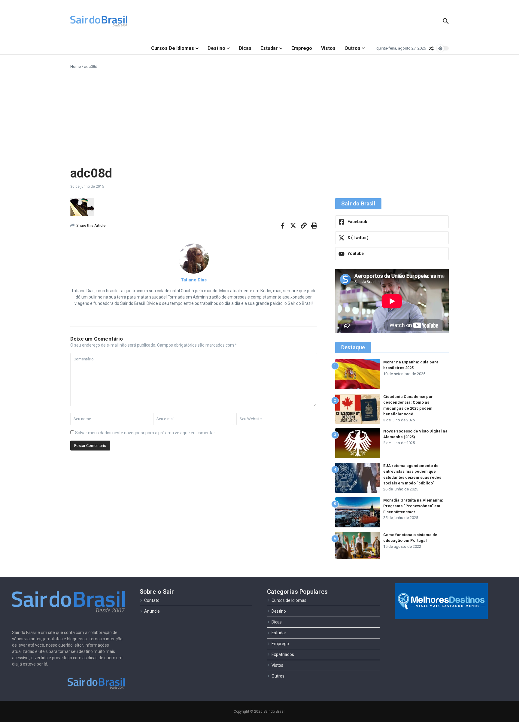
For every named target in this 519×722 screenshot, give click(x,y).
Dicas (245, 48)
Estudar (269, 48)
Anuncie (152, 611)
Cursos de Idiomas (172, 48)
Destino (216, 48)
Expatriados (283, 654)
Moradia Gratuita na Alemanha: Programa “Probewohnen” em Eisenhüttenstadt (413, 506)
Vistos (328, 48)
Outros (352, 48)
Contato (151, 600)
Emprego (301, 48)
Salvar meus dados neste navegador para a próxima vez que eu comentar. (145, 432)
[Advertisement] (259, 118)
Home (75, 66)
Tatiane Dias (194, 280)
